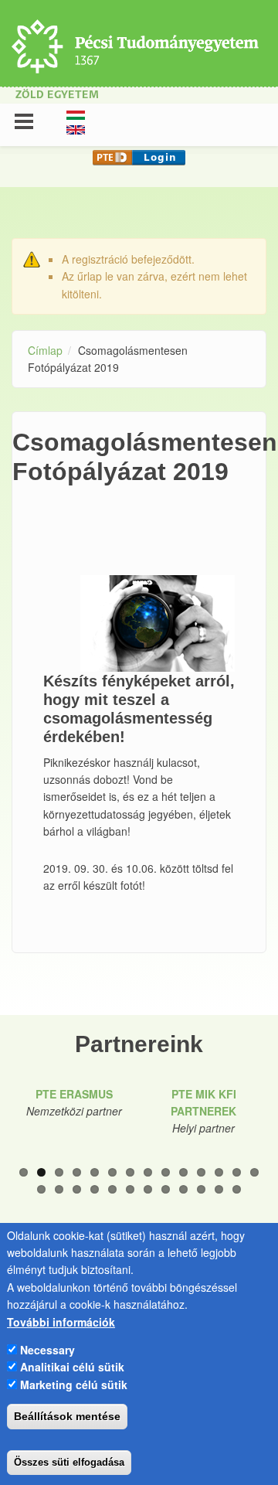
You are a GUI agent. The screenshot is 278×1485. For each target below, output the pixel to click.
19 (112, 1189)
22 (165, 1189)
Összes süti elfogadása (69, 1462)
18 (94, 1189)
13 (236, 1172)
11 (201, 1172)
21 (148, 1189)
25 (219, 1189)
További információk (61, 1322)
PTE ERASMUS (74, 1094)
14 (254, 1172)
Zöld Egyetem (57, 95)
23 (183, 1189)
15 (41, 1189)
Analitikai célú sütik (72, 1366)
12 (219, 1172)
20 (130, 1189)
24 (201, 1189)
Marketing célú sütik (73, 1384)
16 (59, 1189)
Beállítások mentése (67, 1416)
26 (236, 1189)
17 (77, 1189)
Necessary (47, 1349)
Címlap (45, 350)
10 (183, 1172)
